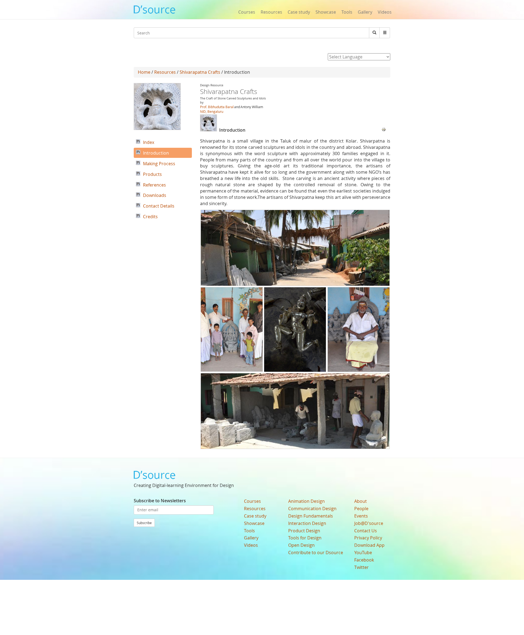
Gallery (365, 12)
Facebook (364, 560)
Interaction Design (307, 523)
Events (361, 516)
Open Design (301, 545)
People (361, 509)
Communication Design (312, 509)
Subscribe (144, 523)
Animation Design (306, 501)
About (360, 501)
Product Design (304, 531)
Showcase (325, 12)
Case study (299, 12)
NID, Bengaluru (211, 111)
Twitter (361, 567)
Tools (346, 12)
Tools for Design (304, 538)
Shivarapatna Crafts (200, 72)
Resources (271, 12)
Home (144, 72)
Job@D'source (368, 523)
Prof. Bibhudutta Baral (217, 107)
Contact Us (365, 531)
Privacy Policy (368, 538)
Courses (246, 12)
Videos (385, 12)
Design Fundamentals (310, 516)
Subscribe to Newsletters (160, 501)
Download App (369, 545)
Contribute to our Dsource (315, 553)
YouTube (363, 553)
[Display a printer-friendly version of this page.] (384, 129)
